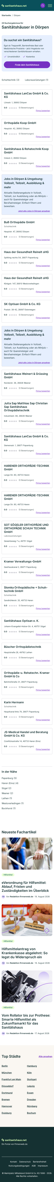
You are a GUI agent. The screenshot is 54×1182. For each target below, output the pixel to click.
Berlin (5, 1066)
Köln (29, 1072)
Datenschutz (25, 1161)
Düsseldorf (7, 1086)
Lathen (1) (7, 798)
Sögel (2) (6, 788)
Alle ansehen (45, 1056)
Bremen (6, 1099)
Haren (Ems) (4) (10, 783)
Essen (30, 1092)
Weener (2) (7, 793)
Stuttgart (32, 1079)
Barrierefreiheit (39, 1161)
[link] (27, 102)
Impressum (43, 1166)
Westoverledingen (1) (13, 803)
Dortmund (7, 1092)
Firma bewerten (43, 110)
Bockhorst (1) (9, 808)
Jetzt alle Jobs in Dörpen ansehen (34, 211)
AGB (34, 1166)
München (7, 1072)
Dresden (31, 1099)
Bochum (31, 1113)
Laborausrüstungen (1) (36, 79)
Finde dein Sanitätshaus (27, 64)
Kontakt (13, 1161)
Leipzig (31, 1086)
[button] (42, 5)
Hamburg (32, 1066)
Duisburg (6, 1113)
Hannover (7, 1106)
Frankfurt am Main (11, 1079)
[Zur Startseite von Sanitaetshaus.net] (14, 5)
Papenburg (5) (9, 778)
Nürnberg (32, 1106)
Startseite (6, 15)
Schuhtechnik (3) (10, 79)
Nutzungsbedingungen (19, 1166)
